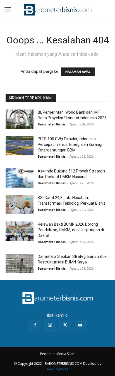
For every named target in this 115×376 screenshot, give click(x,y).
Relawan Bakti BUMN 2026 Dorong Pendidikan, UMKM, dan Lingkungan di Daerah (71, 230)
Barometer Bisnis (52, 124)
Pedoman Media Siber (57, 353)
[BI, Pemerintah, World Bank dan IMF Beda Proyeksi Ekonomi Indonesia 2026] (19, 119)
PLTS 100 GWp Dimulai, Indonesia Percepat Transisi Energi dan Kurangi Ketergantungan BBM (70, 144)
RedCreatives (57, 369)
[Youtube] (80, 325)
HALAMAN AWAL (77, 72)
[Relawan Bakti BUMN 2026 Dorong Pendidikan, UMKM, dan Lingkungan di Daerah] (19, 231)
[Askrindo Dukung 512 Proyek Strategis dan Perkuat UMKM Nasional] (19, 178)
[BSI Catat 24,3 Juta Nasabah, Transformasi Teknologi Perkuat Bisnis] (19, 204)
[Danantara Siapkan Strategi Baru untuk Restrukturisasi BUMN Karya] (19, 263)
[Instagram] (50, 325)
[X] (65, 325)
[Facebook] (34, 325)
